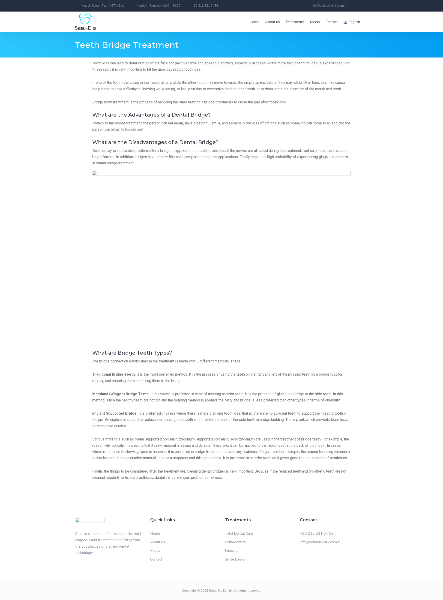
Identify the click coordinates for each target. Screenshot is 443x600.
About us (272, 21)
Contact (332, 21)
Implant (231, 550)
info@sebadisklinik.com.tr (320, 542)
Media (155, 550)
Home (254, 21)
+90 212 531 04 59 (317, 533)
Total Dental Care (239, 533)
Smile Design (235, 559)
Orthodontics (235, 542)
